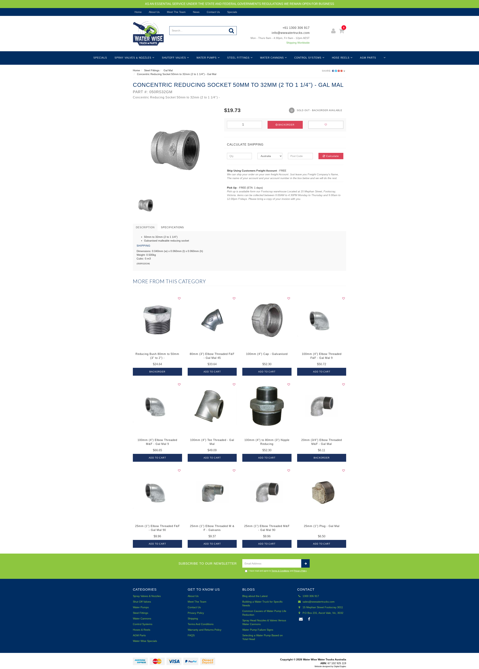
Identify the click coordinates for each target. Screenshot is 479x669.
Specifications (172, 227)
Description (145, 227)
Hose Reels (341, 57)
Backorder (286, 124)
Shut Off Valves (142, 601)
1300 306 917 (310, 596)
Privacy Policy (300, 571)
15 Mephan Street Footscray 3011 (322, 607)
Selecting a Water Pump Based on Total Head (262, 637)
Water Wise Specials (145, 640)
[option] (176, 149)
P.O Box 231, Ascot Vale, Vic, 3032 (322, 612)
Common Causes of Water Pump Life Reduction (264, 613)
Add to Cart (212, 371)
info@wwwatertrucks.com (291, 32)
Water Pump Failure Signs (257, 629)
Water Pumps (207, 57)
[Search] (232, 30)
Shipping (193, 618)
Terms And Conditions (200, 624)
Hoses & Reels (141, 629)
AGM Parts (368, 57)
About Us (154, 11)
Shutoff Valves (174, 57)
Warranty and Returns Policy (204, 629)
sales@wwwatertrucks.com (318, 601)
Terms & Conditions (280, 571)
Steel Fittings (239, 57)
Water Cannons (272, 57)
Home (138, 11)
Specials (231, 11)
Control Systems (308, 57)
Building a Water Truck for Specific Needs (262, 603)
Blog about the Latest (255, 596)
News (195, 11)
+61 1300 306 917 (296, 27)
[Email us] (301, 619)
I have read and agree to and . (278, 571)
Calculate (332, 156)
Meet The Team (176, 11)
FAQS (191, 635)
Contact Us (213, 11)
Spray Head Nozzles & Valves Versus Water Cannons (264, 622)
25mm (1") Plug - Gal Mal (321, 526)
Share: (327, 71)
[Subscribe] (305, 563)
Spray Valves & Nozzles (133, 57)
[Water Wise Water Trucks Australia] (148, 33)
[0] (341, 31)
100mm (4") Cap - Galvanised (267, 353)
